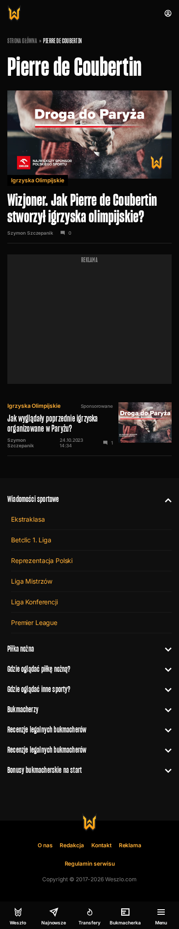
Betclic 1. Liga (31, 540)
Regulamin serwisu (90, 863)
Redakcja (72, 845)
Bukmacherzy (23, 709)
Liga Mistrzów (31, 581)
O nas (45, 845)
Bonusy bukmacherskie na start (44, 770)
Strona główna (22, 41)
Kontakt (101, 845)
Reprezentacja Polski (42, 560)
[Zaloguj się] (168, 13)
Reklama (130, 845)
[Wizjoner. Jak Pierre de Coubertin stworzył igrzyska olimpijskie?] (89, 163)
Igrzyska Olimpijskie (37, 180)
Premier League (34, 622)
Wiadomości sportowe (33, 499)
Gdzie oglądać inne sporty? (39, 689)
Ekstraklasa (28, 519)
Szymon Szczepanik (30, 233)
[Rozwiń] (164, 499)
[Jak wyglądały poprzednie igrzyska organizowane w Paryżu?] (89, 425)
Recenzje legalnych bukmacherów (46, 729)
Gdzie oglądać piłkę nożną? (39, 669)
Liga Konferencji (34, 602)
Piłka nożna (20, 648)
